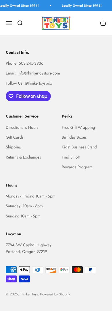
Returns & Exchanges (23, 157)
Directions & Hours (22, 127)
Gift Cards (15, 137)
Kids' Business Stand (79, 147)
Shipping (13, 147)
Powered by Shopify (55, 294)
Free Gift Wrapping (78, 127)
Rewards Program (77, 167)
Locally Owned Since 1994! (81, 5)
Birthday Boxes (74, 137)
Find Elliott (71, 157)
